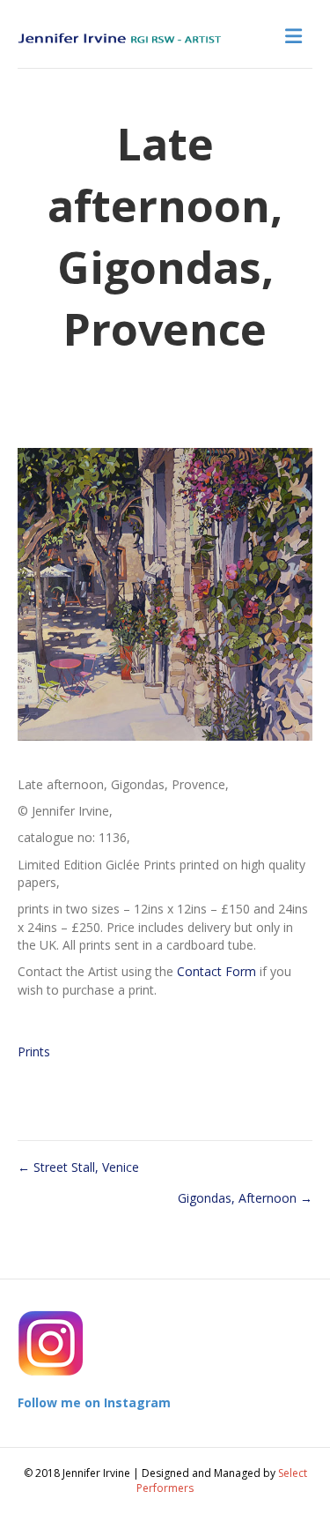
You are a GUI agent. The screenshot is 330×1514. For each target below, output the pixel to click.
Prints (34, 1051)
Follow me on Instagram (94, 1402)
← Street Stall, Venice (78, 1167)
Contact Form (216, 971)
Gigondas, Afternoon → (245, 1198)
